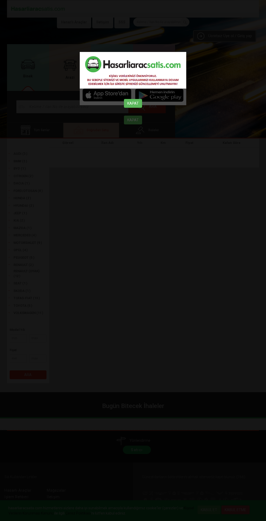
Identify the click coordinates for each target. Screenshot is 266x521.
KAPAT (133, 103)
